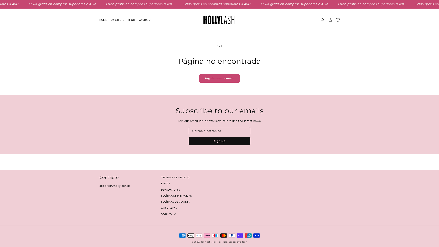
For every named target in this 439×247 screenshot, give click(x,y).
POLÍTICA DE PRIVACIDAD (176, 195)
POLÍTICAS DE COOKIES (175, 201)
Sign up (219, 141)
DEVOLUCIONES (170, 189)
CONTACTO (168, 213)
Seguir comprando (219, 78)
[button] (117, 19)
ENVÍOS (165, 183)
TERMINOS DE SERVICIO (175, 177)
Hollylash (205, 241)
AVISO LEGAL (169, 207)
